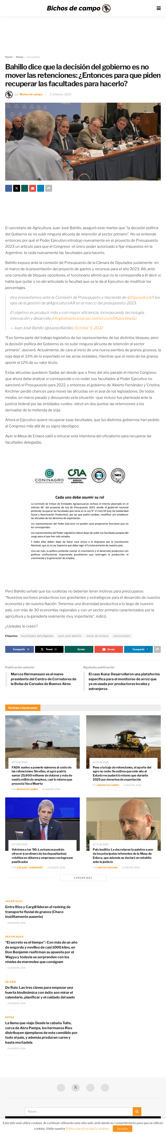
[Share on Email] (32, 188)
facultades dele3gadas (37, 635)
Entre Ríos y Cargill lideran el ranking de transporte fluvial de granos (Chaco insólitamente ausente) (37, 912)
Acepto (122, 1128)
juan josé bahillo (69, 635)
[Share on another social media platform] (48, 188)
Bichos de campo (31, 94)
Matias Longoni (108, 867)
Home (9, 57)
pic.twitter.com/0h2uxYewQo (111, 318)
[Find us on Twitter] (76, 1088)
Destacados (14, 936)
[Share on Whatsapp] (24, 188)
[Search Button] (137, 1111)
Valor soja (13, 901)
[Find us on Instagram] (105, 1088)
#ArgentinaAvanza (68, 318)
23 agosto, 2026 (16, 923)
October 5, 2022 (88, 328)
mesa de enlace (97, 635)
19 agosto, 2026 (51, 789)
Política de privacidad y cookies (87, 1128)
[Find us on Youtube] (90, 1088)
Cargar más (83, 877)
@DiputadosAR (140, 297)
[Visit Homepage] (78, 8)
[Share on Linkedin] (40, 188)
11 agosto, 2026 (130, 867)
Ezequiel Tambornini (30, 867)
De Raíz (10, 981)
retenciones (121, 635)
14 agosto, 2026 (132, 785)
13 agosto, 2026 (56, 867)
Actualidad (33, 57)
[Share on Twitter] (16, 188)
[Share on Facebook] (8, 188)
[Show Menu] (159, 8)
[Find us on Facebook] (61, 1088)
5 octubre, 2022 (60, 94)
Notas (19, 57)
